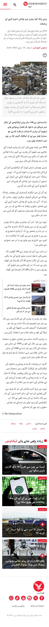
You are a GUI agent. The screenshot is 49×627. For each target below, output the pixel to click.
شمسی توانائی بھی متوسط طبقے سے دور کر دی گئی (18, 309)
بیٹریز (34, 428)
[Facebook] (41, 598)
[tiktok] (17, 598)
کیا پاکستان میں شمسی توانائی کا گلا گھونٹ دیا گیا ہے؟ (17, 299)
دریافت (13, 423)
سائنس (28, 423)
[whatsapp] (11, 598)
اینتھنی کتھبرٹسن (39, 47)
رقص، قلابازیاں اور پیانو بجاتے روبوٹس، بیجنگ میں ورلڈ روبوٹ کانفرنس (25, 563)
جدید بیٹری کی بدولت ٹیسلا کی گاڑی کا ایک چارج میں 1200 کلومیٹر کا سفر (17, 289)
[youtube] (23, 598)
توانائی (42, 428)
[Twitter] (35, 598)
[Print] (45, 55)
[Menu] (5, 4)
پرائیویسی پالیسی (18, 605)
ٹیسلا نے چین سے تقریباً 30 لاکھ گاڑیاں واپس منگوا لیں (25, 469)
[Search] (14, 4)
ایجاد (21, 423)
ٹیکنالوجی (11, 441)
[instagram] (29, 598)
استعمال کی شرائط (37, 605)
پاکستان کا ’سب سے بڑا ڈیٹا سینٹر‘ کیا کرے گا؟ (25, 531)
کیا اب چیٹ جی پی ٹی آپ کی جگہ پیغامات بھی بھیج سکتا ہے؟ (27, 500)
